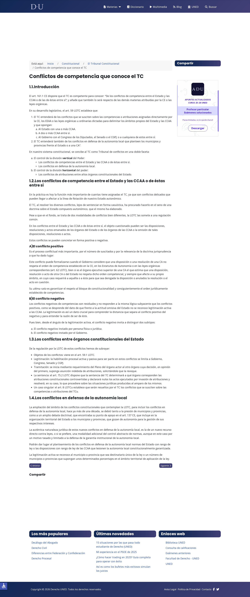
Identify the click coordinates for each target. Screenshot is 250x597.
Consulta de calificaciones (181, 548)
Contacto (206, 589)
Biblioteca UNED (175, 542)
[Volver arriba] (245, 591)
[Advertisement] (118, 35)
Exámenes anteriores (178, 553)
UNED (195, 7)
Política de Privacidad (189, 589)
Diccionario (137, 7)
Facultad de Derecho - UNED (182, 558)
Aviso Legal (170, 589)
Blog (179, 7)
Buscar (213, 7)
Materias (112, 7)
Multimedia (160, 7)
